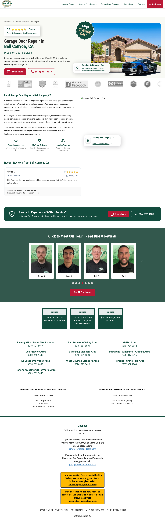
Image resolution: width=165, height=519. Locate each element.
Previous (23, 261)
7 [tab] (92, 283)
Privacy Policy (61, 510)
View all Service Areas (101, 144)
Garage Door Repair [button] (87, 4)
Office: (43, 395)
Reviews (7, 22)
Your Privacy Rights (116, 510)
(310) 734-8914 (35, 346)
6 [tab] (89, 283)
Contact (141, 4)
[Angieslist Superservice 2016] (24, 84)
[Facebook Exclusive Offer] (58, 84)
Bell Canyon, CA (16, 176)
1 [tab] (73, 283)
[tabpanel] (41, 260)
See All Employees (83, 292)
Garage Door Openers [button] (110, 4)
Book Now (17, 71)
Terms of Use (45, 510)
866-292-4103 (146, 214)
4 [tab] (82, 283)
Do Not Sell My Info (95, 510)
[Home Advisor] (142, 84)
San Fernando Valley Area (20, 22)
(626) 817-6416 (129, 355)
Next (142, 261)
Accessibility (77, 510)
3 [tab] (79, 283)
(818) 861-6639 (43, 71)
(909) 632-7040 (129, 364)
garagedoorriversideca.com (82, 464)
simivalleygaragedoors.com (82, 449)
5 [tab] (85, 283)
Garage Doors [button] (68, 4)
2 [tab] (76, 283)
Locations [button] (128, 4)
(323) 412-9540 (35, 355)
